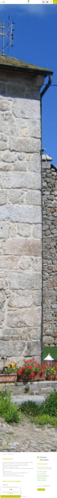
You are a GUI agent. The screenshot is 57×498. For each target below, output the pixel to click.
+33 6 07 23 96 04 (43, 471)
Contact (42, 489)
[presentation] (2, 228)
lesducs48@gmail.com (44, 475)
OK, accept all (17, 496)
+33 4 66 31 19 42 (42, 473)
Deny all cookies (3, 496)
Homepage (5, 454)
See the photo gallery (9, 449)
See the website (42, 477)
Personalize (10, 496)
